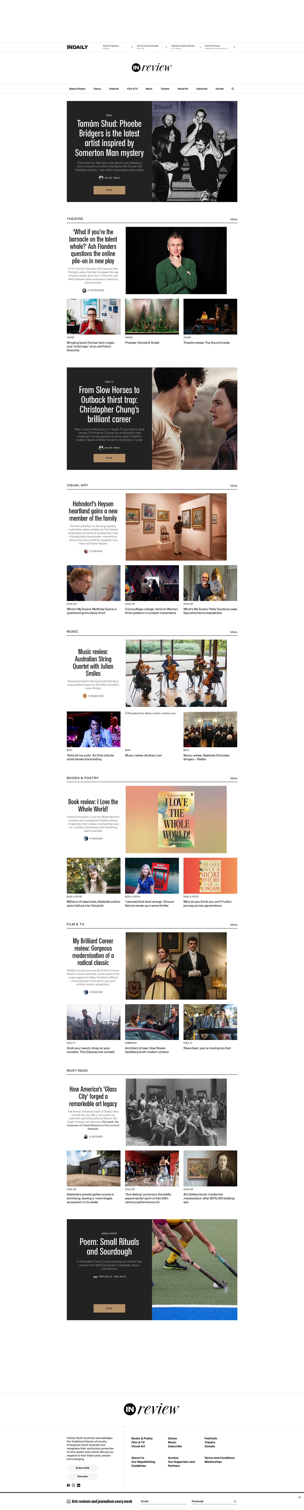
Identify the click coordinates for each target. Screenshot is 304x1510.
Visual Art (182, 88)
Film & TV (132, 88)
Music (149, 88)
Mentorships (213, 1461)
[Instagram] (73, 1485)
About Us (137, 1457)
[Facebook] (68, 1485)
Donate (220, 88)
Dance (97, 88)
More (233, 219)
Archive (173, 1457)
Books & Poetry (77, 88)
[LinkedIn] (78, 1485)
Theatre (165, 88)
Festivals (114, 88)
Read (109, 190)
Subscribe (201, 88)
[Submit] (234, 1501)
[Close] (299, 1497)
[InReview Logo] (152, 68)
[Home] (84, 47)
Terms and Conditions (220, 1457)
